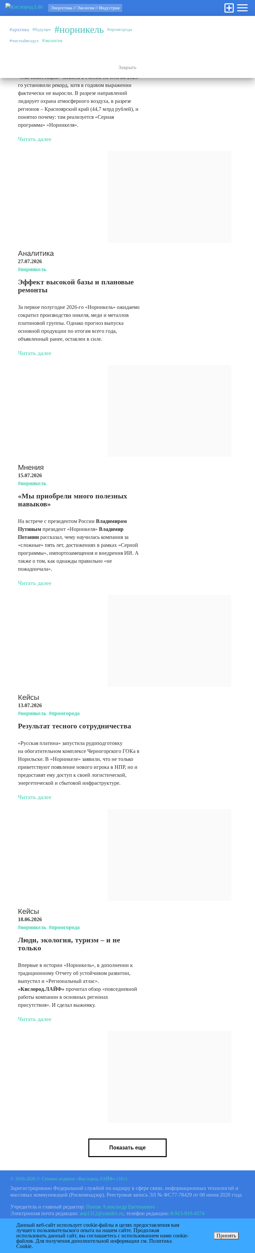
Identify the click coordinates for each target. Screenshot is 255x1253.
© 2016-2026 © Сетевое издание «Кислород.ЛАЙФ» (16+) (68, 1178)
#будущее (42, 29)
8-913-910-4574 (187, 1213)
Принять (226, 1235)
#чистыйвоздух (24, 40)
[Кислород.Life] (24, 8)
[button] (242, 7)
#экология (52, 40)
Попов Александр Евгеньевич (120, 1207)
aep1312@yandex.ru (102, 1213)
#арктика (19, 29)
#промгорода (119, 29)
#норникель (79, 30)
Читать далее (34, 139)
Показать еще (127, 1147)
